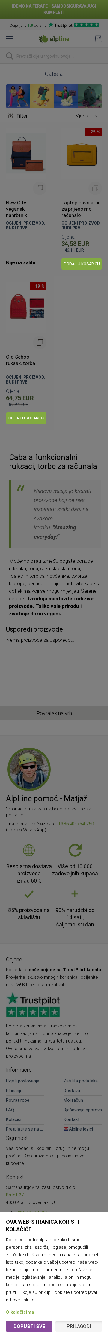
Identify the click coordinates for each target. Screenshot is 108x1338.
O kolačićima (20, 1312)
